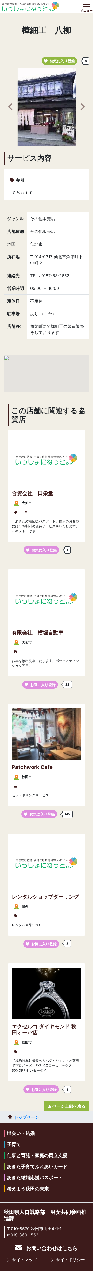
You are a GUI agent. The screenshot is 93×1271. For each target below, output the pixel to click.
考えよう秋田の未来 (28, 1188)
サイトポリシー (70, 1259)
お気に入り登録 (62, 61)
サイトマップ (24, 1259)
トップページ (26, 1117)
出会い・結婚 (21, 1133)
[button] (10, 107)
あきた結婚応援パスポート (35, 1177)
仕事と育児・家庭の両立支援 (37, 1155)
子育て (14, 1144)
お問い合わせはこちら (52, 1248)
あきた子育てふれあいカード (37, 1166)
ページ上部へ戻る (69, 1106)
